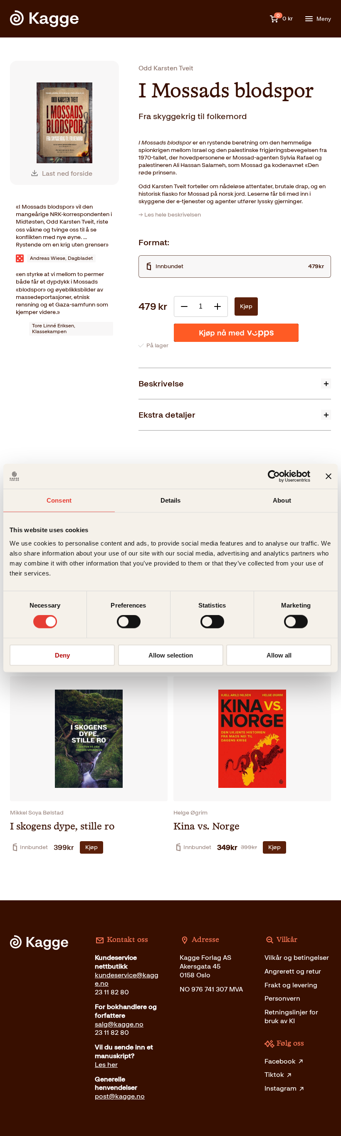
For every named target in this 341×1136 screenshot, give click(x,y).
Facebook (280, 1061)
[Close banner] (328, 476)
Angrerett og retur (292, 971)
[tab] (234, 383)
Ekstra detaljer (166, 415)
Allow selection (170, 654)
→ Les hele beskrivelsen (169, 214)
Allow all (279, 654)
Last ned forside (67, 173)
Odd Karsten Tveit (165, 68)
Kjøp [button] (91, 847)
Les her (106, 1065)
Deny (62, 654)
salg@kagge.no (119, 1024)
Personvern (282, 998)
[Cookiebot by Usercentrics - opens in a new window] (273, 476)
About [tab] (282, 500)
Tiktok (274, 1075)
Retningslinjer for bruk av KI (291, 1016)
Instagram (280, 1088)
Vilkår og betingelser (296, 958)
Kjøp (246, 306)
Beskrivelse (161, 384)
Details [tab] (171, 500)
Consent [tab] (59, 500)
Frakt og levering (290, 985)
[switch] (129, 621)
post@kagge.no (120, 1096)
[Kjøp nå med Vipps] (236, 333)
